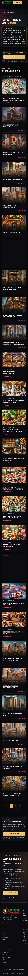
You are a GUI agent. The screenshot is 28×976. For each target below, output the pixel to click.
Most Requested (25, 933)
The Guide (17, 2)
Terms (23, 973)
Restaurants (12, 61)
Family (24, 918)
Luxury (24, 913)
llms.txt (8, 973)
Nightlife (4, 932)
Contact (4, 959)
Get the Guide (14, 57)
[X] (7, 923)
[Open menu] (24, 2)
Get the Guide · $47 (14, 833)
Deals (24, 936)
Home (3, 12)
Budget (24, 915)
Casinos (4, 934)
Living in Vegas (6, 957)
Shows (4, 929)
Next (15, 810)
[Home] (11, 911)
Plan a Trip (25, 929)
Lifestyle (25, 943)
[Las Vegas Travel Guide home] (6, 2)
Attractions (5, 937)
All (4, 61)
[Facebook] (3, 923)
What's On (5, 954)
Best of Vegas (5, 952)
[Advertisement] (14, 255)
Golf (3, 939)
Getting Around (24, 939)
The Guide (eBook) (7, 949)
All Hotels (25, 910)
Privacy (19, 973)
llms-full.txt (13, 973)
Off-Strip (25, 920)
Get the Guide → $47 (10, 893)
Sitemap (4, 962)
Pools (24, 923)
